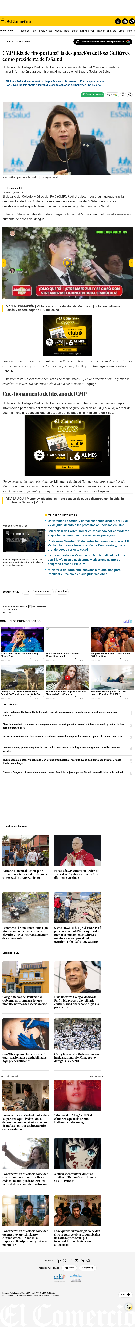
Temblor (25, 31)
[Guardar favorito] (123, 94)
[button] (24, 540)
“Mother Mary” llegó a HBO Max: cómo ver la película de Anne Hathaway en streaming (74, 1119)
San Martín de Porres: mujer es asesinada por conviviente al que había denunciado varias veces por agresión (88, 533)
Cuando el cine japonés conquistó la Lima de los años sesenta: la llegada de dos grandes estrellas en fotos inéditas (61, 749)
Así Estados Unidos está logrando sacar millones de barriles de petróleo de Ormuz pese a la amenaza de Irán (62, 736)
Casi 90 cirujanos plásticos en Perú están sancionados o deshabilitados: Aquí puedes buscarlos (24, 1057)
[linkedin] (82, 1261)
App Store (69, 1268)
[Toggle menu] (3, 21)
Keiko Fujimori (87, 31)
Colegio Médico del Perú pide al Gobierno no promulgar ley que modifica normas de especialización (24, 1000)
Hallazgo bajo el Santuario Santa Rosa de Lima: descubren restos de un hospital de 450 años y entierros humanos (60, 714)
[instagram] (70, 1261)
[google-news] (88, 1261)
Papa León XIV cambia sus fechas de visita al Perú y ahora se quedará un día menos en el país (76, 874)
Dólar (75, 31)
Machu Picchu (62, 31)
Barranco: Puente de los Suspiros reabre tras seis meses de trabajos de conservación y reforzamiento (25, 874)
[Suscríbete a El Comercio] (124, 21)
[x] (65, 1261)
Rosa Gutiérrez (43, 591)
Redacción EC (14, 188)
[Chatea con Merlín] (118, 21)
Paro (34, 31)
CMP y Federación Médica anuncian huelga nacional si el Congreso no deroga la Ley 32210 (76, 1057)
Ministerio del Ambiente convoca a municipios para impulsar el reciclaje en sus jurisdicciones (84, 572)
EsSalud (62, 591)
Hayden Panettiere (106, 31)
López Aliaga (45, 31)
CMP (26, 591)
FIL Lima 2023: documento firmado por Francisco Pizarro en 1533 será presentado (55, 81)
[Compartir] (130, 94)
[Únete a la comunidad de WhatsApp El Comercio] (92, 94)
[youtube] (76, 1261)
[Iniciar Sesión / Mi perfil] (132, 21)
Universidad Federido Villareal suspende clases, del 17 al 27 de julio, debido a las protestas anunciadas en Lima (88, 523)
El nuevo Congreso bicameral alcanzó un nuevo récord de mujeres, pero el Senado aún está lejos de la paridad (63, 772)
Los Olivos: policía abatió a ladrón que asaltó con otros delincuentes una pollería (53, 85)
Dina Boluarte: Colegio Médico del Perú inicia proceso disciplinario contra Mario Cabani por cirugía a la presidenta (76, 1002)
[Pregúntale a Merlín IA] (128, 1307)
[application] (24, 540)
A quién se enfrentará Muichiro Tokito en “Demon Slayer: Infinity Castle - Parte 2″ (75, 1177)
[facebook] (59, 1261)
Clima (121, 31)
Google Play (87, 1268)
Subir (123, 1294)
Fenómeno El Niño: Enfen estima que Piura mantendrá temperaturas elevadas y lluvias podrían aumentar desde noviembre (25, 933)
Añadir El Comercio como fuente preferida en (102, 41)
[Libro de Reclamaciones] (76, 1278)
